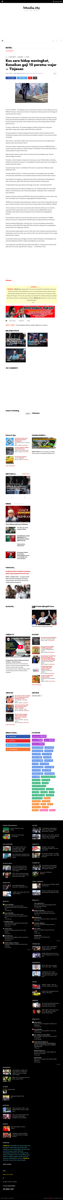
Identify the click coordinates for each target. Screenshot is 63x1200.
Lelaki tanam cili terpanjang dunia (42, 937)
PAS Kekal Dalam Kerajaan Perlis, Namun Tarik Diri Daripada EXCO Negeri (21, 855)
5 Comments (25, 459)
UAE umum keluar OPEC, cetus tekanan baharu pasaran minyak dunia (20, 1109)
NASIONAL (20, 57)
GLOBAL (47, 747)
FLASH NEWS (12, 57)
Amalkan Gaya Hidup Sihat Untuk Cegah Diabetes (20, 892)
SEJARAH (35, 783)
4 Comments (25, 452)
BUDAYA (35, 804)
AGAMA (47, 760)
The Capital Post (39, 903)
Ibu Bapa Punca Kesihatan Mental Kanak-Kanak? (50, 885)
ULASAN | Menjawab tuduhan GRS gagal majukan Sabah (46, 668)
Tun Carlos (37, 928)
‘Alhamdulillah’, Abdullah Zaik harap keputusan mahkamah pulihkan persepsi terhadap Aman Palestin (19, 1072)
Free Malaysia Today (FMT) (42, 1035)
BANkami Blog (9, 922)
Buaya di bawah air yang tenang (17, 829)
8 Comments (24, 445)
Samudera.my (8, 936)
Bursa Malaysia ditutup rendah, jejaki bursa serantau (32, 325)
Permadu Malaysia (39, 923)
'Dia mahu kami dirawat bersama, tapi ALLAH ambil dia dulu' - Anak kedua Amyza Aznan (50, 1004)
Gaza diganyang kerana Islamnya (17, 524)
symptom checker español (10, 1182)
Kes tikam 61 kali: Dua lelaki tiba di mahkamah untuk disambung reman (22, 697)
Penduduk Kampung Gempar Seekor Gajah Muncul (15, 931)
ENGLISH (35, 780)
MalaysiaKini (37, 1022)
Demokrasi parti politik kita (48, 638)
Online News (8, 929)
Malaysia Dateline (39, 910)
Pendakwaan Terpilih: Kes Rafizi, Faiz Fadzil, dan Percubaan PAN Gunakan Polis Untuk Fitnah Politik (48, 658)
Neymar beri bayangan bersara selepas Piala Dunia (50, 992)
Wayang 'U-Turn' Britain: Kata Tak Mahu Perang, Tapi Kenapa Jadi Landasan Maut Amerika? (50, 836)
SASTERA (44, 801)
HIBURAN (44, 780)
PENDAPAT (48, 773)
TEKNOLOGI (36, 760)
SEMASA (42, 764)
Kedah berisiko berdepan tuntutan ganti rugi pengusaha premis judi (18, 572)
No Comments (25, 710)
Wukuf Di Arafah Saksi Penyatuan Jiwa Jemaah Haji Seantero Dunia (50, 891)
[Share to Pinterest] (30, 78)
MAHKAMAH (36, 767)
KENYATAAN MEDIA (38, 786)
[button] (2, 1)
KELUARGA (43, 810)
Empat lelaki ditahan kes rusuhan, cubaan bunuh (45, 919)
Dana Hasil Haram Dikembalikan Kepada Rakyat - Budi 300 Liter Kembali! (16, 923)
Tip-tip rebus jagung (20, 457)
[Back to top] (59, 1196)
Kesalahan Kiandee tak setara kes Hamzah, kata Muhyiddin (16, 945)
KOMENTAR (36, 747)
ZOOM (27, 57)
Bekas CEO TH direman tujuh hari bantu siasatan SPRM (21, 1078)
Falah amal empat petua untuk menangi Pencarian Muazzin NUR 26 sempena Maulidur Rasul (16, 907)
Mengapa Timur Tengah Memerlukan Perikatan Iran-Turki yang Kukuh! (50, 848)
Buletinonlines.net (39, 1050)
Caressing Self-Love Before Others (18, 1127)
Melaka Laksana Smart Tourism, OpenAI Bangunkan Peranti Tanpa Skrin (50, 954)
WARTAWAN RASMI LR (41, 1042)
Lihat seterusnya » (10, 466)
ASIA (42, 804)
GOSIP (46, 798)
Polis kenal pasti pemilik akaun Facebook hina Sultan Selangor (21, 706)
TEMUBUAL (35, 807)
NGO (34, 777)
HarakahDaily (38, 1029)
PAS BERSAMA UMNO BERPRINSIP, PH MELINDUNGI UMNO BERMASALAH (23, 538)
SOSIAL (43, 792)
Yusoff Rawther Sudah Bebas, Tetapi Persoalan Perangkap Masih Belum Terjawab (17, 488)
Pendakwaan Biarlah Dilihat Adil (17, 1096)
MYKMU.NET (37, 936)
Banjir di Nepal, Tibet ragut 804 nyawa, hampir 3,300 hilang (45, 1037)
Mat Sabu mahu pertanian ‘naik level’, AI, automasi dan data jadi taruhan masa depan (44, 912)
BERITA (46, 740)
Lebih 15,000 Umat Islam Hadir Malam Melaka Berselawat (45, 1059)
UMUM (44, 783)
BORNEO (44, 770)
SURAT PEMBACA (37, 795)
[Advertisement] (31, 26)
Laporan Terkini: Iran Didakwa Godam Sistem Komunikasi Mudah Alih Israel (49, 948)
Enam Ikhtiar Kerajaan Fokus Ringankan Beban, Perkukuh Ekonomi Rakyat (45, 905)
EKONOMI (45, 754)
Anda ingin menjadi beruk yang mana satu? (44, 924)
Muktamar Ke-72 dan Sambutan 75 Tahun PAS (45, 1031)
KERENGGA (37, 917)
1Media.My (31, 7)
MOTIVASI (35, 801)
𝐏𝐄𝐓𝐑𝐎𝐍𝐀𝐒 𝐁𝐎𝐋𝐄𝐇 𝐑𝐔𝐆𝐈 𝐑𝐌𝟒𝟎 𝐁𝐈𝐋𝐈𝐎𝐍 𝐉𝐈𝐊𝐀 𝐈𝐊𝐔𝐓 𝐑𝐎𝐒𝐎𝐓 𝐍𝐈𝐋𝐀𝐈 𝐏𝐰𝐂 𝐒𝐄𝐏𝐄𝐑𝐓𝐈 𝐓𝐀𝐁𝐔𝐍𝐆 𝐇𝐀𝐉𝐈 (45, 1044)
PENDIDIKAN (36, 773)
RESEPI (51, 810)
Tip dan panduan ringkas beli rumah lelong (22, 448)
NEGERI (35, 754)
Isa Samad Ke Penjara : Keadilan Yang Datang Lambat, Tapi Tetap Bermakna (50, 855)
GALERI (34, 792)
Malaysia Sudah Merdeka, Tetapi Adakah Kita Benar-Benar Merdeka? (45, 1052)
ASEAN (44, 807)
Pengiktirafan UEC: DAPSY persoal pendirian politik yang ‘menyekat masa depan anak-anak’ (49, 974)
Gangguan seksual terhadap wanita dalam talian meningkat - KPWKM (20, 1135)
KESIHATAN (36, 751)
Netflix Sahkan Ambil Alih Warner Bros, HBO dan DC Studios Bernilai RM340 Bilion (50, 1011)
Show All (29, 949)
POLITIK (35, 740)
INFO (49, 804)
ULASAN (49, 789)
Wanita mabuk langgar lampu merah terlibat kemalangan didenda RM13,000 (21, 716)
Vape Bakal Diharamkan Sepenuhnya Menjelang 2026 (20, 886)
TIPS (50, 792)
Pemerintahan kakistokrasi (21, 545)
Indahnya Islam (11, 1089)
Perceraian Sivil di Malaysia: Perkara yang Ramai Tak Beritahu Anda (16, 938)
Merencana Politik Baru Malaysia (46, 873)
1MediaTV (35, 757)
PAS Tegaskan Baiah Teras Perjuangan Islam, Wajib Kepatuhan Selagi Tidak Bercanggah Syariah (19, 849)
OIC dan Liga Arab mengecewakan (22, 528)
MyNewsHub (37, 1058)
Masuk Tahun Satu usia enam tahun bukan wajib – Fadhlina (49, 966)
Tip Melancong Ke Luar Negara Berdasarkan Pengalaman (21, 439)
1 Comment (25, 703)
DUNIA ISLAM (36, 798)
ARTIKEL (35, 770)
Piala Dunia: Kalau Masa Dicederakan (17, 835)
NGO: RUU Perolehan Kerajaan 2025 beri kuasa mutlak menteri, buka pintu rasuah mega (20, 875)
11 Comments (51, 640)
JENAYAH (47, 767)
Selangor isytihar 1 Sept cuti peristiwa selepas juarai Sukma (50, 985)
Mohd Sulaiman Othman (12, 943)
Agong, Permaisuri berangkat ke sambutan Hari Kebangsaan (45, 1024)
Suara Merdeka (9, 904)
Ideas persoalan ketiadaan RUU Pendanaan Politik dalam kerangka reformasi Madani (20, 1116)
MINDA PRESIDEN (37, 789)
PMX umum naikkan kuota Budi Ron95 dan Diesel (44, 930)
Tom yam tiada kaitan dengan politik (47, 676)
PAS (34, 764)
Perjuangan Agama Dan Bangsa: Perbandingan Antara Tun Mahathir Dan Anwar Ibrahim (23, 555)
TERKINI (47, 751)
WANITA (48, 795)
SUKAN (46, 757)
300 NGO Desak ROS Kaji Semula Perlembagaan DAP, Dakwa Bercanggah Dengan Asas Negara (19, 868)
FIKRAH (34, 810)
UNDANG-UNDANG (46, 777)
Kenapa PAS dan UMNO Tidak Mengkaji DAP (47, 647)
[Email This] (35, 78)
